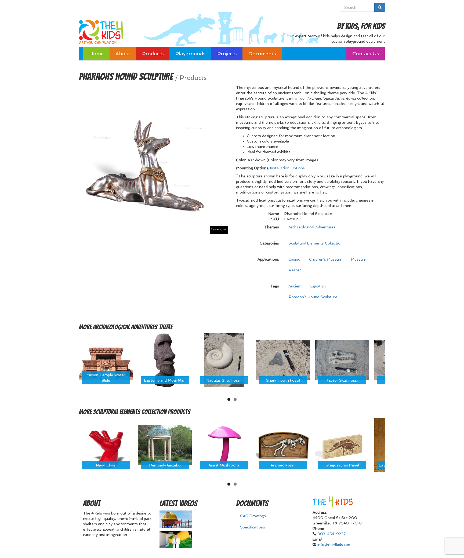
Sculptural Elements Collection (315, 243)
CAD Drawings (253, 516)
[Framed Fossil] (283, 445)
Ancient (295, 286)
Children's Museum (325, 259)
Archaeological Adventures (311, 227)
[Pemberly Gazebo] (165, 445)
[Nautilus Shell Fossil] (224, 360)
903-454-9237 (331, 534)
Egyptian (318, 286)
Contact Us (365, 53)
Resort (295, 270)
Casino (294, 259)
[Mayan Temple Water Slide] (106, 360)
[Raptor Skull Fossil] (342, 360)
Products (153, 53)
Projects (227, 53)
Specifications (252, 527)
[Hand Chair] (106, 445)
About (122, 53)
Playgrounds (190, 53)
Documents (262, 53)
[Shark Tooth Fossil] (283, 360)
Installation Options (287, 168)
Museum (358, 259)
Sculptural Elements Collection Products (141, 412)
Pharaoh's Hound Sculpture (313, 297)
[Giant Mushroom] (224, 445)
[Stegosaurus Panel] (342, 445)
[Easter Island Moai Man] (165, 360)
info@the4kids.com (334, 544)
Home (96, 53)
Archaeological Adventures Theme (132, 327)
